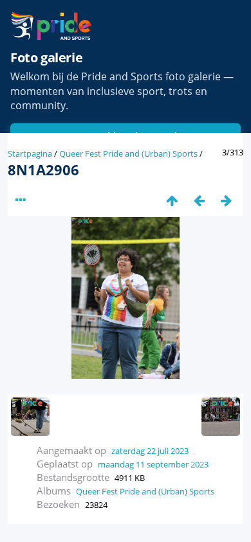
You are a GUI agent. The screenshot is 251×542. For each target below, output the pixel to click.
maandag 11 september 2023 (153, 464)
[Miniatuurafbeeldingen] (171, 200)
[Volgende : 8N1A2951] (225, 200)
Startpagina (30, 153)
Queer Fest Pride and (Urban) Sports (128, 153)
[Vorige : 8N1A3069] (198, 200)
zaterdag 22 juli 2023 (150, 451)
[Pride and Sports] (50, 26)
